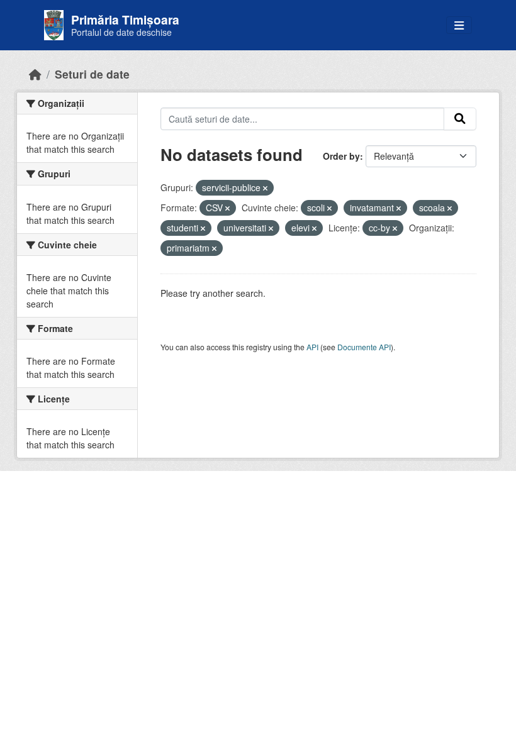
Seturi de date (92, 74)
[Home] (35, 74)
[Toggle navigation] (459, 25)
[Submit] (460, 119)
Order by (341, 156)
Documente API (364, 346)
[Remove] (265, 188)
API (312, 346)
